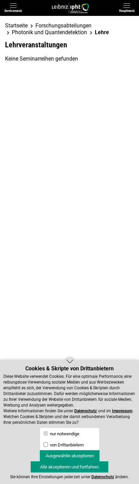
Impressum (122, 411)
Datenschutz (85, 411)
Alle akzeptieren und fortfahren (69, 466)
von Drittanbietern (66, 444)
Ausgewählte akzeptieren (70, 455)
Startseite (16, 25)
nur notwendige (64, 433)
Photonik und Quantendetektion (49, 32)
